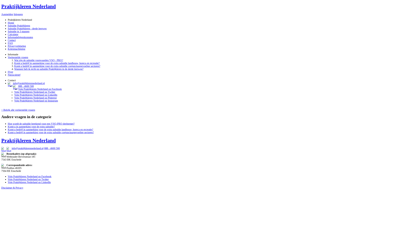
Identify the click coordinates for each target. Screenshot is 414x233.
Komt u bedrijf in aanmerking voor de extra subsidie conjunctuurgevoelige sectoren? (57, 66)
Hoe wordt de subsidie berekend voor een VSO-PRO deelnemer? (41, 123)
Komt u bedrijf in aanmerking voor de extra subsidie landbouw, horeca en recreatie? (57, 63)
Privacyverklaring (17, 46)
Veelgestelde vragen (18, 57)
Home (11, 22)
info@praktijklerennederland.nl (29, 83)
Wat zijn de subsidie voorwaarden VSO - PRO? (38, 60)
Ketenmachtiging (16, 49)
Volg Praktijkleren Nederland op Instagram (36, 100)
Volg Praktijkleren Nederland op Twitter (34, 92)
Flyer (10, 72)
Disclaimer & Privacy (12, 187)
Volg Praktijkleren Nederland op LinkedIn (35, 95)
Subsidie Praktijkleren (19, 25)
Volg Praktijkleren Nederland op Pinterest (35, 97)
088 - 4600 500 (26, 86)
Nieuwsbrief (14, 74)
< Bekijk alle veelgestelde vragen (18, 110)
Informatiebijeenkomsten (20, 37)
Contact (12, 40)
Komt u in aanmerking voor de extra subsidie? (31, 126)
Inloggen (18, 14)
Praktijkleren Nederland (28, 6)
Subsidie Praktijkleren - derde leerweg (27, 28)
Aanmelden (7, 14)
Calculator (13, 34)
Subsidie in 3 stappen (18, 31)
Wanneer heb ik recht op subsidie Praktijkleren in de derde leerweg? (48, 69)
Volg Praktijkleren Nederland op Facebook (40, 89)
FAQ (10, 43)
